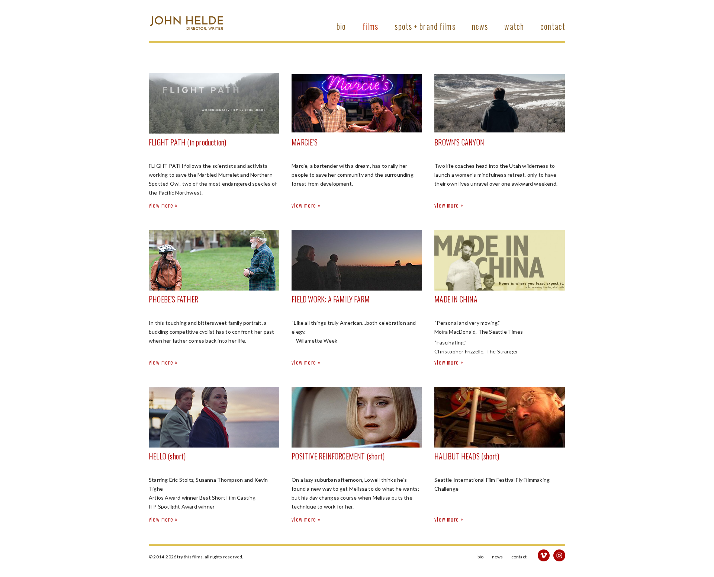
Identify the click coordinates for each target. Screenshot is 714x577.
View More (161, 205)
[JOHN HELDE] (186, 17)
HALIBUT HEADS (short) (466, 456)
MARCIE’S (305, 142)
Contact (552, 26)
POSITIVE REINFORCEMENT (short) (338, 456)
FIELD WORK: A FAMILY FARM (331, 299)
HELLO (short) (167, 456)
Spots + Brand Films (425, 26)
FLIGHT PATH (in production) (187, 142)
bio (341, 26)
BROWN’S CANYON (459, 142)
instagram (559, 555)
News (480, 26)
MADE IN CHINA (455, 299)
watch (514, 26)
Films (371, 26)
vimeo (544, 555)
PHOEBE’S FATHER (173, 299)
